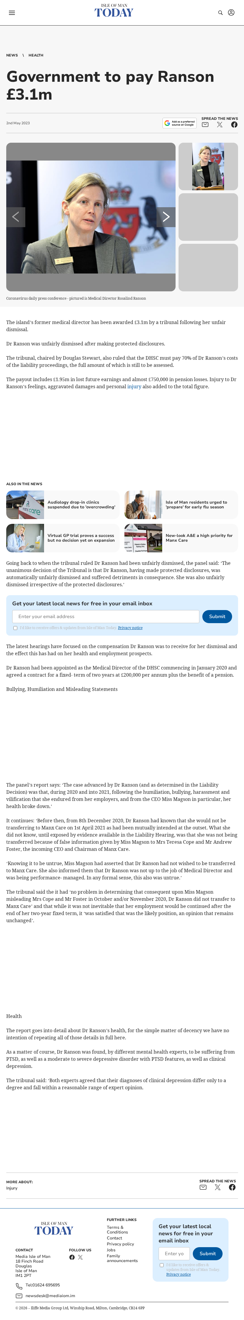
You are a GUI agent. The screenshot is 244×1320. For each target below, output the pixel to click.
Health (36, 55)
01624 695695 (46, 1285)
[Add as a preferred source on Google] (179, 123)
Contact (114, 1238)
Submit (217, 616)
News (12, 55)
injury (134, 386)
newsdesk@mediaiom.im (50, 1296)
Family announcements (122, 1258)
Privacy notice (130, 628)
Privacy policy (120, 1244)
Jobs (111, 1250)
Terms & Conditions (117, 1230)
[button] (12, 13)
